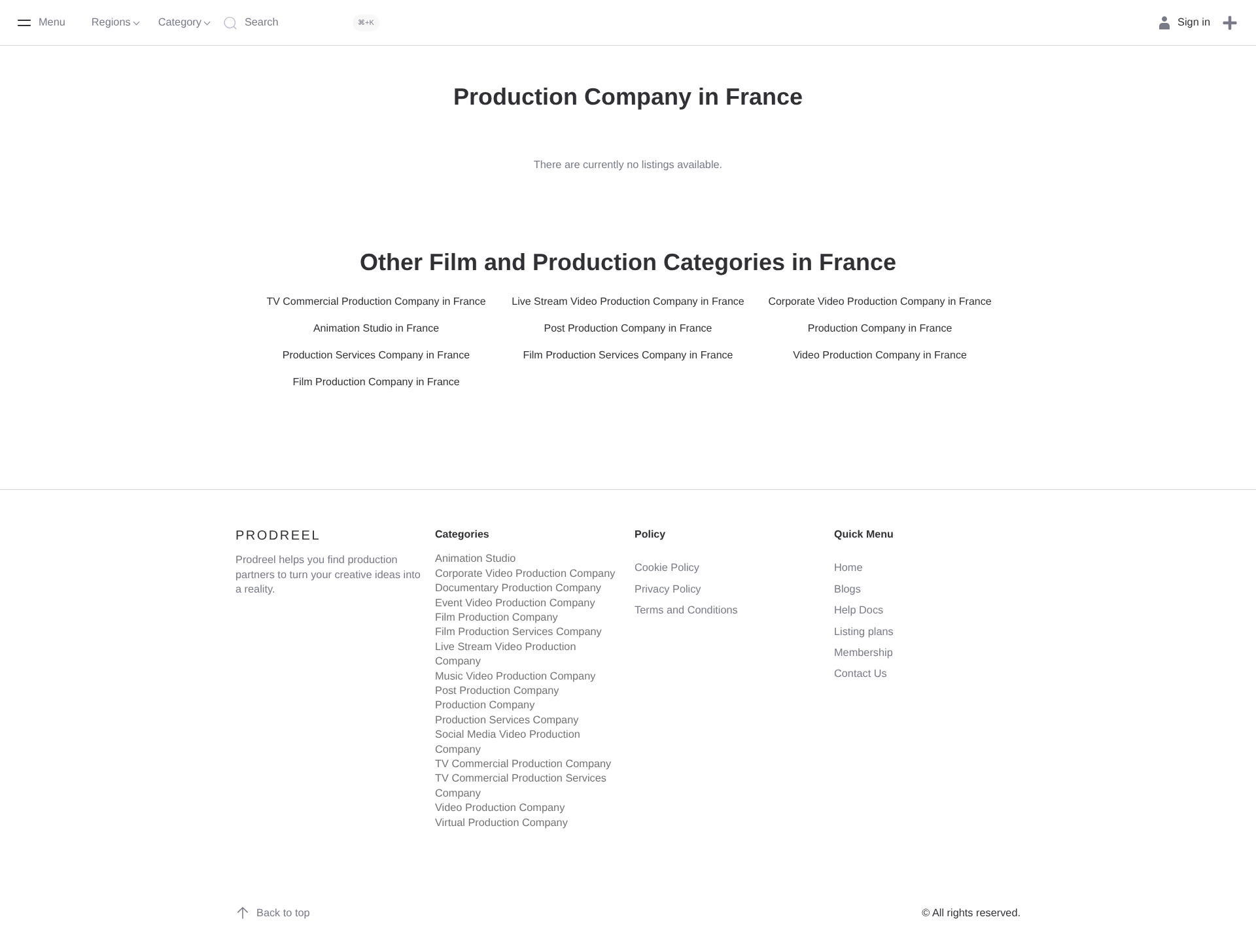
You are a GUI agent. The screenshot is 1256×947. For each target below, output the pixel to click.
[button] (1230, 23)
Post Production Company (497, 691)
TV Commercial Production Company (523, 764)
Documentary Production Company (518, 588)
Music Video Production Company (515, 676)
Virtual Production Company (501, 823)
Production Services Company (506, 720)
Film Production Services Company (518, 632)
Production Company (484, 705)
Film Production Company (496, 617)
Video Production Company (500, 808)
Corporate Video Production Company (525, 573)
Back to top (283, 913)
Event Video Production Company (515, 603)
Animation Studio (475, 558)
